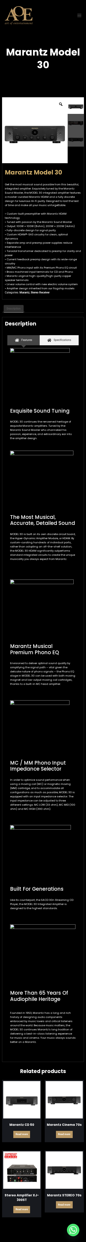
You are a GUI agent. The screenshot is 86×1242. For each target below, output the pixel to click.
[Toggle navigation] (79, 15)
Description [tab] (14, 308)
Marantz (24, 292)
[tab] (23, 340)
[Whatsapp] (73, 1230)
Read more (22, 1134)
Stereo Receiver (40, 292)
